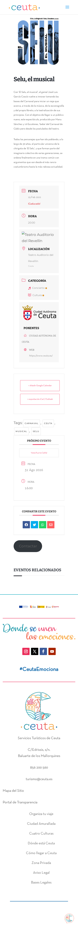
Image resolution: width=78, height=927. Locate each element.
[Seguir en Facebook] (43, 651)
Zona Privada (41, 863)
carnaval (31, 423)
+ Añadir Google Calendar (40, 386)
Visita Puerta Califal (39, 453)
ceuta (48, 423)
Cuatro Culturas (41, 833)
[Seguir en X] (34, 651)
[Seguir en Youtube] (52, 651)
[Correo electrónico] (50, 524)
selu (36, 431)
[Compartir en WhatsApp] (42, 524)
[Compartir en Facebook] (26, 524)
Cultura (37, 295)
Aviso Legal (41, 872)
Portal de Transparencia (20, 802)
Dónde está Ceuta (41, 843)
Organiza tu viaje (41, 814)
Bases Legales (41, 882)
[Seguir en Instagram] (26, 651)
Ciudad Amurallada (41, 823)
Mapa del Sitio (13, 790)
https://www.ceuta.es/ (41, 356)
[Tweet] (34, 524)
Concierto (38, 288)
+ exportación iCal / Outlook (40, 399)
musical (21, 431)
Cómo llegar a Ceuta (41, 853)
